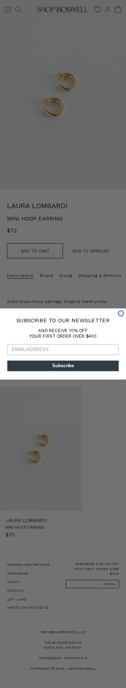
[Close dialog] (121, 313)
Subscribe (63, 365)
